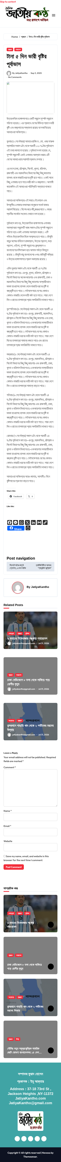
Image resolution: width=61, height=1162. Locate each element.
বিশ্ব (17, 1039)
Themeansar (30, 1156)
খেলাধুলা (11, 633)
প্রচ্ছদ (10, 49)
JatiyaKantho (40, 586)
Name (8, 810)
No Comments (14, 77)
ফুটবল (27, 633)
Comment (10, 767)
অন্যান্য (11, 720)
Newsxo (46, 1152)
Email (7, 825)
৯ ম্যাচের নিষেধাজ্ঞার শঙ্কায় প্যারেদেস (27, 638)
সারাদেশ (18, 49)
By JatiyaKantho (20, 73)
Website (8, 841)
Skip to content (8, 1)
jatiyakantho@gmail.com (23, 643)
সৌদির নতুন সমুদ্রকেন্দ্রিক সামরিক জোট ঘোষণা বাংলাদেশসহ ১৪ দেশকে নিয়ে (24, 1052)
